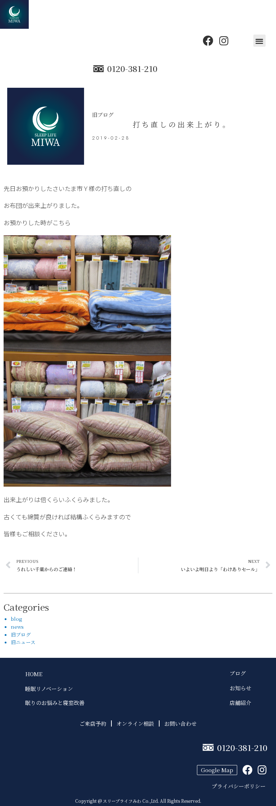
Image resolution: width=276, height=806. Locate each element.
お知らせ (240, 688)
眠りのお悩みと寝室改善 (54, 702)
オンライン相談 (135, 723)
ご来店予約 (92, 723)
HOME (33, 674)
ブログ (240, 673)
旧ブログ (103, 114)
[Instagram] (223, 40)
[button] (259, 41)
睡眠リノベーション (49, 688)
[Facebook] (207, 40)
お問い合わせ (180, 723)
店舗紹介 (240, 702)
